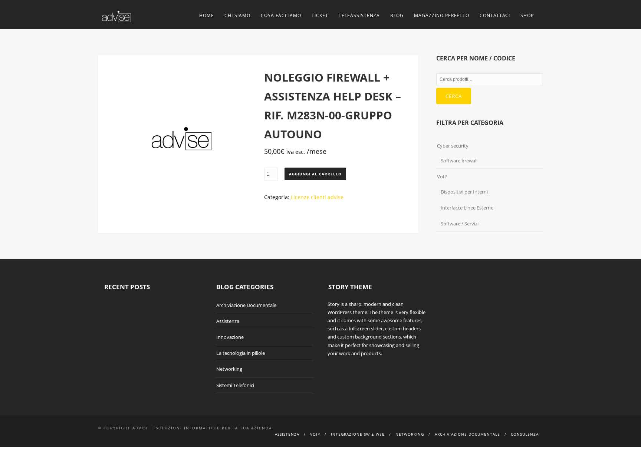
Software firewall (459, 160)
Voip (315, 434)
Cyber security (453, 145)
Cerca (454, 96)
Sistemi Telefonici (235, 385)
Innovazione (230, 337)
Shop (527, 15)
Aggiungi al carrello (315, 173)
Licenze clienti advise (317, 197)
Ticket (320, 15)
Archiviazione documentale (467, 434)
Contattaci (495, 15)
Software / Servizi (460, 223)
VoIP (442, 176)
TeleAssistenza (359, 15)
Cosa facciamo (281, 15)
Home (206, 15)
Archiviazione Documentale (246, 305)
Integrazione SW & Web (358, 434)
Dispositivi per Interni (464, 191)
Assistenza (227, 321)
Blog (397, 15)
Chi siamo (237, 15)
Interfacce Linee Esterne (467, 207)
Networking (229, 369)
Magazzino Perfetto (441, 15)
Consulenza (525, 434)
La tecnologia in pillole (240, 353)
